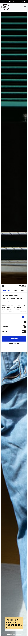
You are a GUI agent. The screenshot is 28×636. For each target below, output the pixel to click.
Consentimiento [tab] (6, 290)
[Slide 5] (19, 634)
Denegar (14, 348)
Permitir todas (14, 338)
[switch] (24, 322)
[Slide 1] (8, 634)
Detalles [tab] (15, 290)
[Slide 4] (17, 634)
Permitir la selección (14, 343)
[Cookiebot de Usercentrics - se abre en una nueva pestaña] (19, 286)
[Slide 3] (14, 634)
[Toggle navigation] (25, 7)
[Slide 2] (11, 634)
